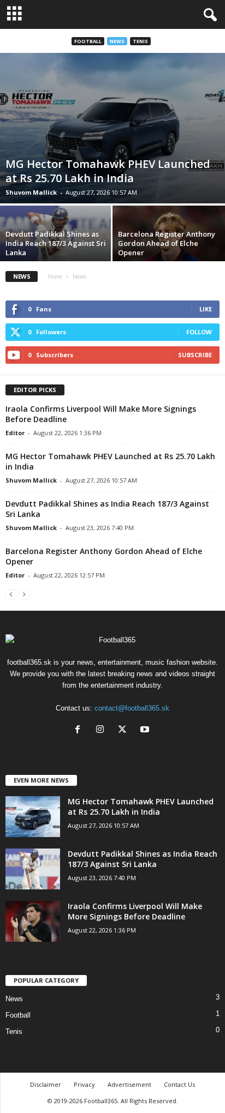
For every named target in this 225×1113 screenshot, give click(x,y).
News (117, 41)
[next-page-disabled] (24, 594)
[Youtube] (146, 730)
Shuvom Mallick (31, 192)
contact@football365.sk (131, 708)
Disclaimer (45, 1084)
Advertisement (129, 1084)
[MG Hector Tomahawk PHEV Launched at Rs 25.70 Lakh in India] (112, 128)
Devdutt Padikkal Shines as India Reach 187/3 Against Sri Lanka (55, 243)
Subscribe (195, 355)
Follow (199, 332)
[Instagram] (102, 730)
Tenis (140, 41)
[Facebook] (80, 730)
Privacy (84, 1084)
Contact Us (179, 1084)
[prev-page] (10, 594)
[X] (125, 730)
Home (55, 276)
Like (205, 309)
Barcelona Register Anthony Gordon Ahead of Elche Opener (166, 243)
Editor (15, 433)
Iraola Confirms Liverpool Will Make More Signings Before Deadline (135, 911)
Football (88, 41)
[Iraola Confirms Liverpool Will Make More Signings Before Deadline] (32, 921)
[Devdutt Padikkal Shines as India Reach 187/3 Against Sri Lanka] (32, 869)
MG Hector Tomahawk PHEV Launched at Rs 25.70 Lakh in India (107, 171)
